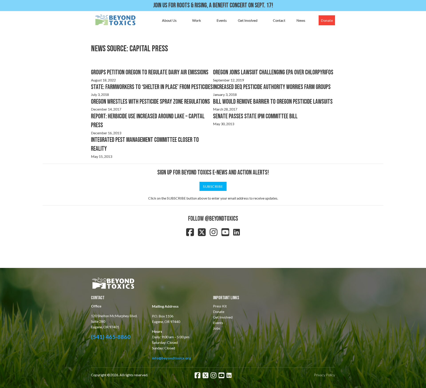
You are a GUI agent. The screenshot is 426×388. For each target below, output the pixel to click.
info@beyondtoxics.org (171, 358)
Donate (327, 20)
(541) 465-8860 (111, 336)
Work (196, 20)
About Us (169, 20)
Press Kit (220, 306)
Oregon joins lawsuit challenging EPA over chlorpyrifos (273, 72)
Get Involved (247, 20)
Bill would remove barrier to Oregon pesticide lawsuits (273, 102)
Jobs (216, 328)
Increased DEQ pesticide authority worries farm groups (272, 87)
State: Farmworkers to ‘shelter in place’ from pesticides (152, 87)
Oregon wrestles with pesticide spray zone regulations (150, 102)
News (300, 20)
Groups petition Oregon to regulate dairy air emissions (149, 72)
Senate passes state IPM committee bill (255, 116)
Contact (279, 20)
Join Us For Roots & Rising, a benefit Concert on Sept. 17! (213, 5)
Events (222, 20)
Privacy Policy (324, 375)
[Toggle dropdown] (181, 20)
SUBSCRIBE (213, 186)
